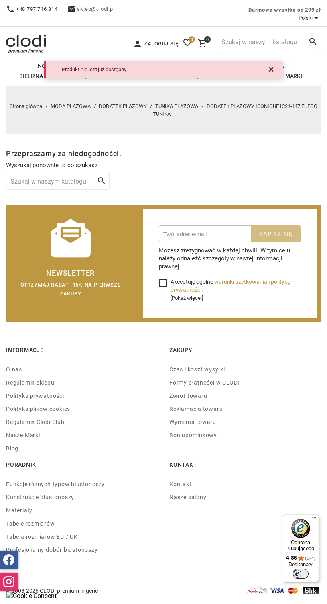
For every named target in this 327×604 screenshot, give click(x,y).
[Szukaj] (313, 41)
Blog (12, 448)
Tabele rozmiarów (30, 523)
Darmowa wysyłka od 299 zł (284, 9)
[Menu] (314, 519)
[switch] (301, 574)
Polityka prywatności (35, 395)
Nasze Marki (23, 435)
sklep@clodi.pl (95, 8)
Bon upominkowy (193, 435)
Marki (293, 76)
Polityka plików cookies (38, 408)
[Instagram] (9, 582)
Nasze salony (187, 497)
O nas (14, 369)
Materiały (19, 510)
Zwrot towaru (188, 395)
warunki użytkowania (240, 281)
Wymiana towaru (192, 422)
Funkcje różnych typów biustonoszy (55, 484)
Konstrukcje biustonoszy (40, 497)
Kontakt (180, 484)
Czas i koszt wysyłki (197, 369)
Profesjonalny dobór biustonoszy (52, 549)
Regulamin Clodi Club (35, 422)
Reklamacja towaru (196, 408)
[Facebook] (9, 560)
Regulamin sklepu (30, 382)
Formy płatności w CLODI (204, 382)
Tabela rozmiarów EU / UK (42, 536)
